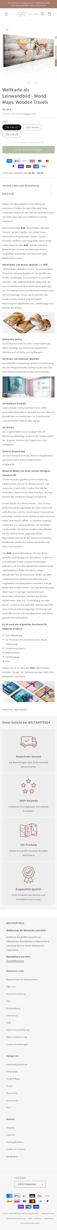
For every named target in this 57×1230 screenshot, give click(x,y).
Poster (9, 1085)
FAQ (8, 1001)
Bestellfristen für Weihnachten (22, 979)
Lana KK (10, 1134)
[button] (6, 14)
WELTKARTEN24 (15, 1213)
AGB (8, 1022)
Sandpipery (12, 1156)
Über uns (11, 986)
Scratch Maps (13, 1078)
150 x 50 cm (12, 134)
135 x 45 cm (32, 127)
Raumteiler (12, 1093)
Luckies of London (15, 1149)
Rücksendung (13, 1008)
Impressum (12, 1015)
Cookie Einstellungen (17, 1044)
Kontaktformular (15, 960)
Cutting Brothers (15, 1142)
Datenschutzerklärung (17, 1029)
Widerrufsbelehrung (16, 1037)
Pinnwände (12, 1071)
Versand (27, 114)
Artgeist (10, 1127)
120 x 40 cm (12, 127)
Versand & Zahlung (16, 993)
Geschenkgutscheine (17, 1064)
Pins (8, 1107)
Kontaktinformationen (30, 1223)
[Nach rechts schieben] (35, 83)
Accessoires (12, 1100)
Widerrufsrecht (48, 1213)
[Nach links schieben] (21, 83)
